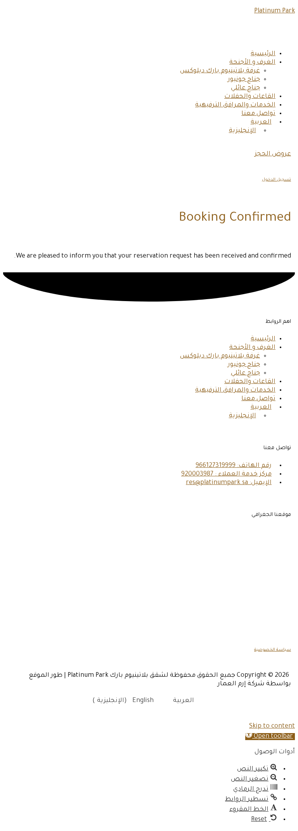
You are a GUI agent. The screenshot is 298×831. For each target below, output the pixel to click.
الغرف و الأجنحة (252, 62)
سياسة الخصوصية (272, 650)
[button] (270, 736)
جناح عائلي (245, 88)
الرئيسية (263, 54)
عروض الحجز (273, 154)
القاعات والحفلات (249, 96)
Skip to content (272, 726)
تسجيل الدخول (276, 180)
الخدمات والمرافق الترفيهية (235, 105)
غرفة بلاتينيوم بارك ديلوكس (220, 71)
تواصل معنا (258, 113)
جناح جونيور (244, 79)
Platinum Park (274, 11)
